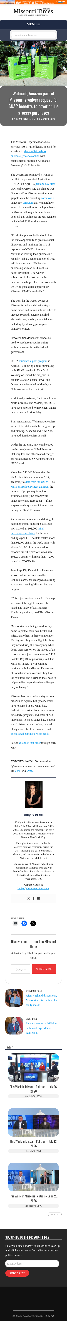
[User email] (38, 898)
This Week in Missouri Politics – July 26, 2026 (33, 1089)
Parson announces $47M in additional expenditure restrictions (41, 1027)
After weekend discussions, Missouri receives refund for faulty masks (41, 1000)
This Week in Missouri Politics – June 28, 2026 (33, 1198)
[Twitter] (28, 898)
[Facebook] (33, 898)
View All (55, 1214)
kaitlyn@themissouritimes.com (33, 888)
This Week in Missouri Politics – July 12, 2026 (33, 1143)
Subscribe (44, 969)
